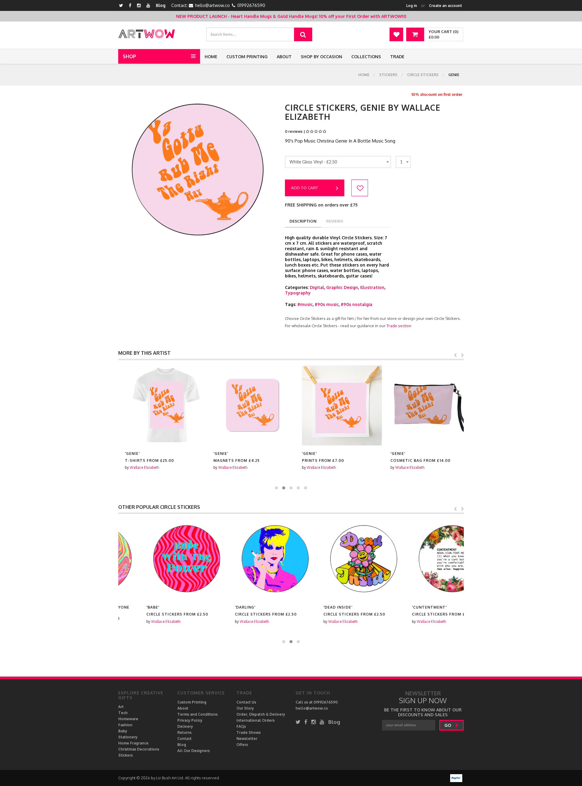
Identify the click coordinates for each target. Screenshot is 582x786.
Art (121, 706)
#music (305, 304)
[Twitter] (121, 5)
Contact (184, 738)
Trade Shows (248, 732)
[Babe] (158, 559)
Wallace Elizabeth (137, 467)
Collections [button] (366, 56)
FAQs (241, 726)
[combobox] (338, 162)
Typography (298, 292)
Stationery (128, 737)
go (448, 725)
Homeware (128, 719)
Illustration (372, 287)
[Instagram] (139, 5)
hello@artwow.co (212, 5)
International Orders (255, 720)
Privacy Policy (189, 720)
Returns (184, 732)
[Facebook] (130, 5)
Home (211, 56)
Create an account (445, 5)
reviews (334, 221)
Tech (123, 712)
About (284, 56)
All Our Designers (193, 750)
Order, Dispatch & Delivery (260, 714)
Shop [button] (129, 56)
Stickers (388, 74)
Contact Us (246, 702)
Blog (161, 5)
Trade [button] (397, 56)
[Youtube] (148, 5)
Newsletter (246, 738)
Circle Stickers (423, 74)
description (302, 221)
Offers (242, 744)
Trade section (398, 325)
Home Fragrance (133, 743)
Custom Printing (247, 56)
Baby (122, 731)
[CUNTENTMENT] (424, 559)
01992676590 (251, 5)
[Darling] (247, 559)
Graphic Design (342, 287)
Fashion (125, 725)
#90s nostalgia (356, 304)
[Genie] (158, 405)
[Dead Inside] (335, 559)
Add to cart (304, 187)
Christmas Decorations (138, 749)
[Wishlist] (396, 34)
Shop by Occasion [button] (321, 56)
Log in (411, 5)
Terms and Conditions (197, 714)
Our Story (245, 708)
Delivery (185, 726)
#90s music (327, 304)
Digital (317, 287)
